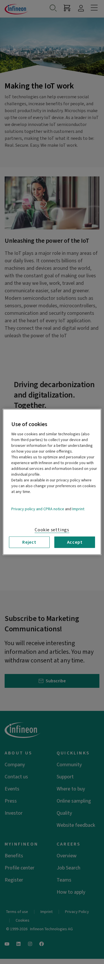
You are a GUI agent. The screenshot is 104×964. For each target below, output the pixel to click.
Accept (75, 542)
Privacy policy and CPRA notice (37, 509)
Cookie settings (52, 530)
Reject (29, 542)
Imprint (78, 509)
